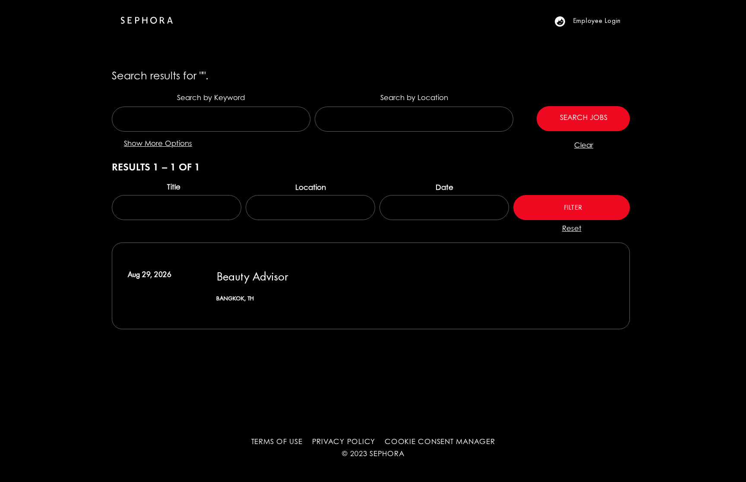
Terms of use (277, 442)
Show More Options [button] (158, 144)
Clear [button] (583, 145)
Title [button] (175, 187)
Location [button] (310, 188)
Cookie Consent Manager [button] (440, 442)
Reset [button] (572, 229)
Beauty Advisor (252, 276)
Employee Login (597, 20)
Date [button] (444, 188)
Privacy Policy (344, 442)
